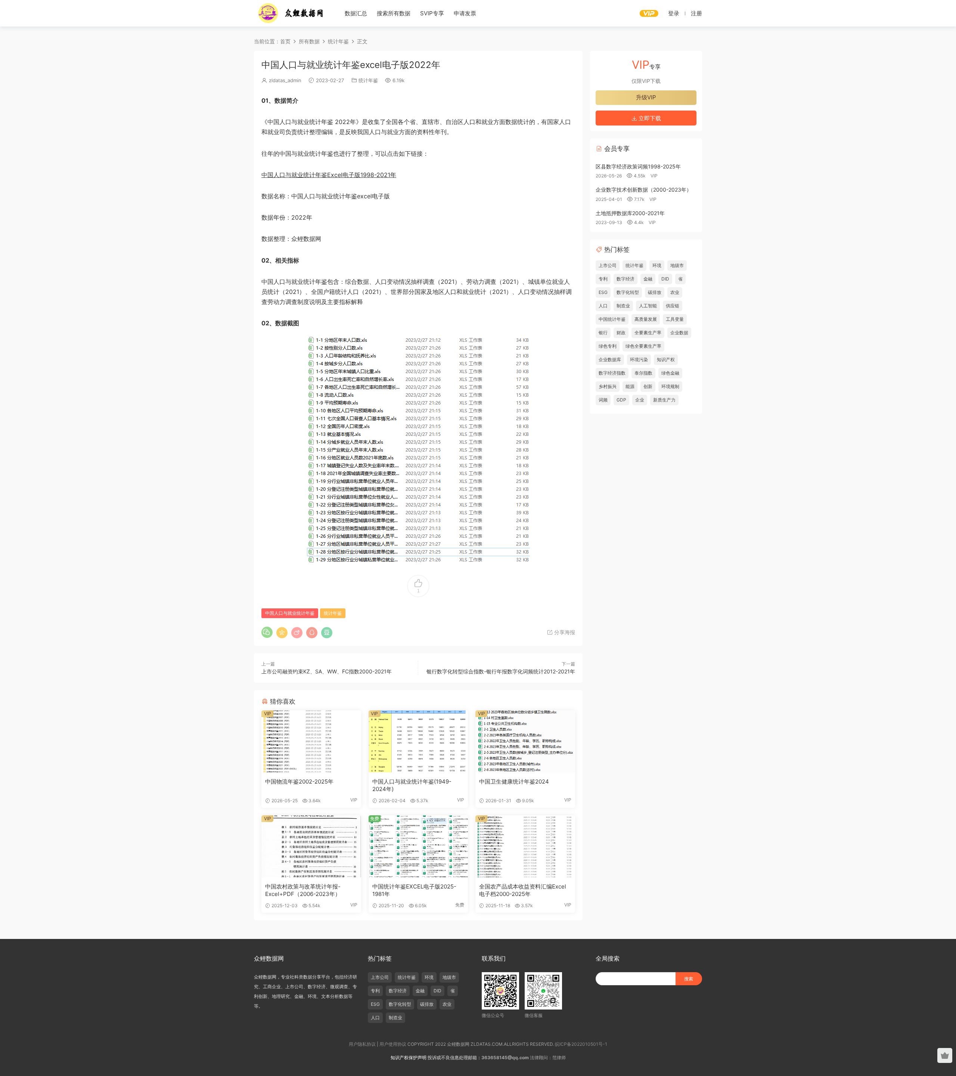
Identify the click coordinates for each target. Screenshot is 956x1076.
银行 (603, 332)
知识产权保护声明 (408, 1057)
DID (665, 279)
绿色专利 (608, 346)
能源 (630, 386)
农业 (674, 292)
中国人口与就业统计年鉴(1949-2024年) (411, 785)
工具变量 (675, 319)
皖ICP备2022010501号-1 (581, 1044)
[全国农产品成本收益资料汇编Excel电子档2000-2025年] (525, 846)
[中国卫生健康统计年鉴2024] (525, 741)
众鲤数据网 (291, 13)
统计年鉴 (368, 80)
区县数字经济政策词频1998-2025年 (638, 166)
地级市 (677, 265)
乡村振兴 (608, 386)
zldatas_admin (285, 80)
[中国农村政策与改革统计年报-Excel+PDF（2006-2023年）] (311, 846)
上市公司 (608, 265)
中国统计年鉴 (612, 319)
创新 (647, 386)
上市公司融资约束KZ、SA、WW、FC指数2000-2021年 (326, 671)
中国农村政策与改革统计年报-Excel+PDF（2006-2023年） (303, 890)
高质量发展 (645, 319)
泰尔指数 (643, 373)
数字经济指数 (612, 373)
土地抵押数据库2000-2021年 (630, 213)
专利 (603, 279)
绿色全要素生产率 (643, 346)
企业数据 (679, 332)
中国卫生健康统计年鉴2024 (514, 781)
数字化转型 (628, 292)
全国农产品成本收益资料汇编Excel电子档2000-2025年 (522, 890)
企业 (639, 400)
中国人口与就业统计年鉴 (289, 613)
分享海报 (564, 632)
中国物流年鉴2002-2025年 (299, 781)
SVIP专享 (432, 13)
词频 (603, 400)
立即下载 (649, 118)
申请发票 (465, 13)
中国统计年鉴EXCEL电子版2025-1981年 (414, 890)
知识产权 (666, 359)
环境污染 (639, 359)
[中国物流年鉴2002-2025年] (311, 741)
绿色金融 (670, 373)
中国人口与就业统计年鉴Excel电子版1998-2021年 (328, 175)
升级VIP (646, 97)
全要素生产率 (647, 332)
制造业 (623, 305)
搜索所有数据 (393, 13)
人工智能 (648, 305)
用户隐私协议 (362, 1044)
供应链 (672, 305)
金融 (647, 279)
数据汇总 (356, 13)
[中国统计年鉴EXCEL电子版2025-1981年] (418, 846)
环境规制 (670, 386)
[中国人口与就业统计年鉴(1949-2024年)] (418, 741)
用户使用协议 (392, 1044)
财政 (621, 332)
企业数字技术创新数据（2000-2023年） (644, 189)
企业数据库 (610, 359)
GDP (621, 400)
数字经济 (625, 279)
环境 (656, 265)
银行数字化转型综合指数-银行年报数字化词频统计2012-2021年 (500, 671)
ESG (603, 292)
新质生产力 (664, 400)
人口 (603, 305)
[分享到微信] (267, 632)
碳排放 (654, 292)
